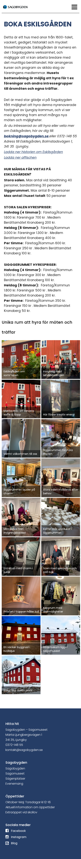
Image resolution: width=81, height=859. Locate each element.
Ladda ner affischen (20, 157)
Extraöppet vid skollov (21, 812)
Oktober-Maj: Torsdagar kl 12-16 (28, 802)
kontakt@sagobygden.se (24, 750)
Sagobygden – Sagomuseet (26, 730)
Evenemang (14, 783)
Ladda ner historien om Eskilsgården (33, 152)
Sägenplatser (15, 778)
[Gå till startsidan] (19, 6)
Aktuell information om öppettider (30, 807)
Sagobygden (15, 768)
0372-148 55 (14, 745)
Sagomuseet (14, 773)
